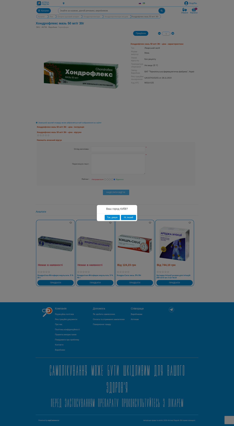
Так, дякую (112, 217)
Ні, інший (128, 217)
